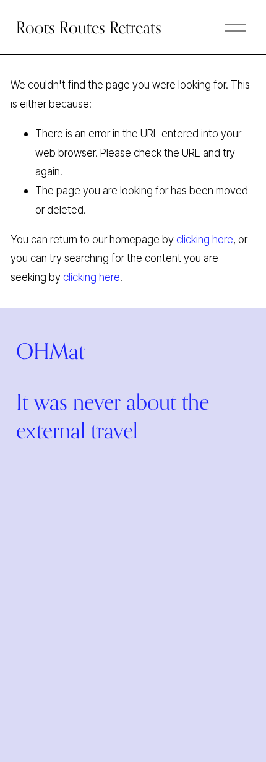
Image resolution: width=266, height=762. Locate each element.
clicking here (204, 239)
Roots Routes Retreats (88, 27)
